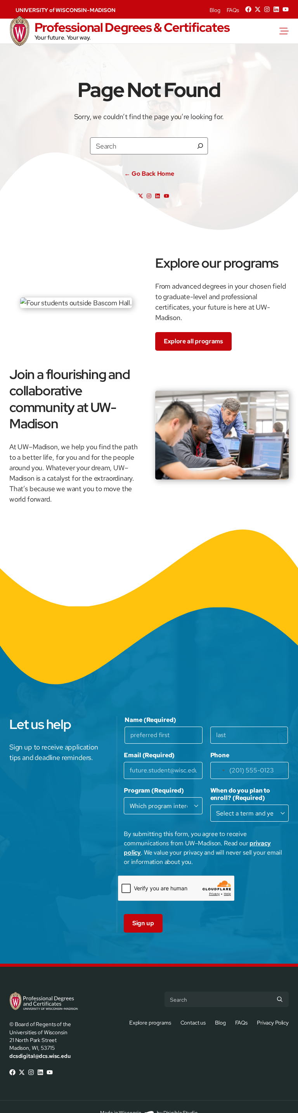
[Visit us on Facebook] (248, 9)
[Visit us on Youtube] (285, 9)
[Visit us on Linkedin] (276, 9)
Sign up (143, 923)
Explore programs (150, 1022)
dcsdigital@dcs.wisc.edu (40, 1055)
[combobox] (219, 770)
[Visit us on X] (258, 9)
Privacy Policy (273, 1022)
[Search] (200, 146)
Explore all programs (193, 341)
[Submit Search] (280, 999)
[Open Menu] (288, 31)
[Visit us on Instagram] (267, 9)
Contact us (193, 1022)
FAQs (233, 10)
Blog (215, 10)
